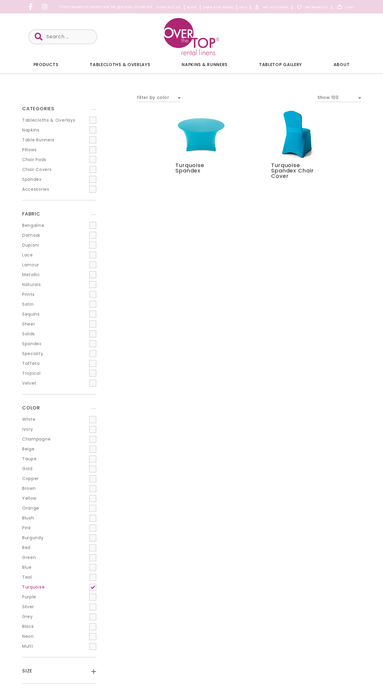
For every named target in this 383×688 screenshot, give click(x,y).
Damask (31, 235)
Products (46, 65)
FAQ (243, 7)
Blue (27, 567)
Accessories (35, 189)
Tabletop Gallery (280, 65)
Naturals (31, 285)
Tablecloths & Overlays (120, 65)
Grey (27, 617)
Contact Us (168, 7)
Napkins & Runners (204, 65)
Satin (28, 304)
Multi (27, 646)
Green (29, 557)
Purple (29, 597)
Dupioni (30, 245)
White (29, 419)
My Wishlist (316, 7)
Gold (27, 469)
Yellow (29, 498)
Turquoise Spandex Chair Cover (292, 170)
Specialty (32, 354)
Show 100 (327, 97)
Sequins (31, 314)
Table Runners (38, 140)
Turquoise (33, 587)
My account (276, 7)
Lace (27, 255)
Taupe (29, 459)
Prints (28, 294)
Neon (28, 636)
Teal (27, 577)
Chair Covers (36, 169)
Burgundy (33, 538)
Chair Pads (34, 160)
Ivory (27, 429)
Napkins (30, 130)
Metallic (31, 275)
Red (26, 548)
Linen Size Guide (218, 7)
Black (28, 626)
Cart (350, 7)
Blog (192, 7)
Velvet (29, 383)
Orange (30, 508)
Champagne (36, 439)
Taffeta (31, 363)
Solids (28, 334)
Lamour (30, 265)
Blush (28, 518)
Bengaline (33, 225)
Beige (28, 449)
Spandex (32, 179)
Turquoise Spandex (189, 167)
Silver (28, 607)
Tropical (31, 373)
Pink (26, 528)
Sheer (28, 324)
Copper (30, 478)
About (342, 65)
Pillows (29, 150)
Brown (29, 488)
